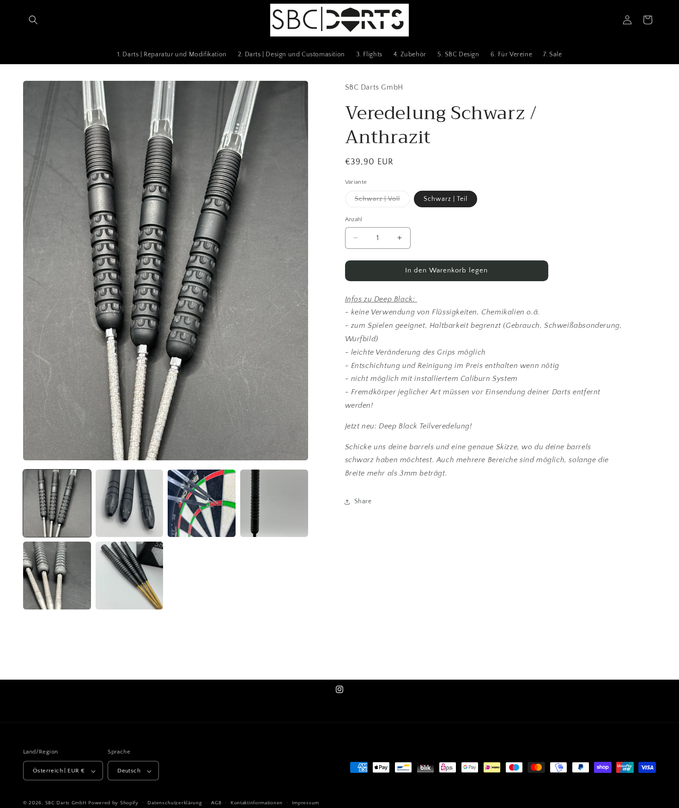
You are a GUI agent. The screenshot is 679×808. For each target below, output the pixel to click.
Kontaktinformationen (256, 803)
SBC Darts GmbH (66, 803)
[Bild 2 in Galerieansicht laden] (130, 503)
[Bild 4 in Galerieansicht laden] (274, 503)
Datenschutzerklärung (174, 803)
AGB (216, 803)
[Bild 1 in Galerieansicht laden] (57, 503)
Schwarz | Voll (382, 201)
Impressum (305, 803)
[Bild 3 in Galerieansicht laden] (202, 503)
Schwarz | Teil (445, 199)
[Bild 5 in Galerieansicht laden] (57, 575)
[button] (33, 20)
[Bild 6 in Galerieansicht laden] (130, 575)
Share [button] (363, 501)
